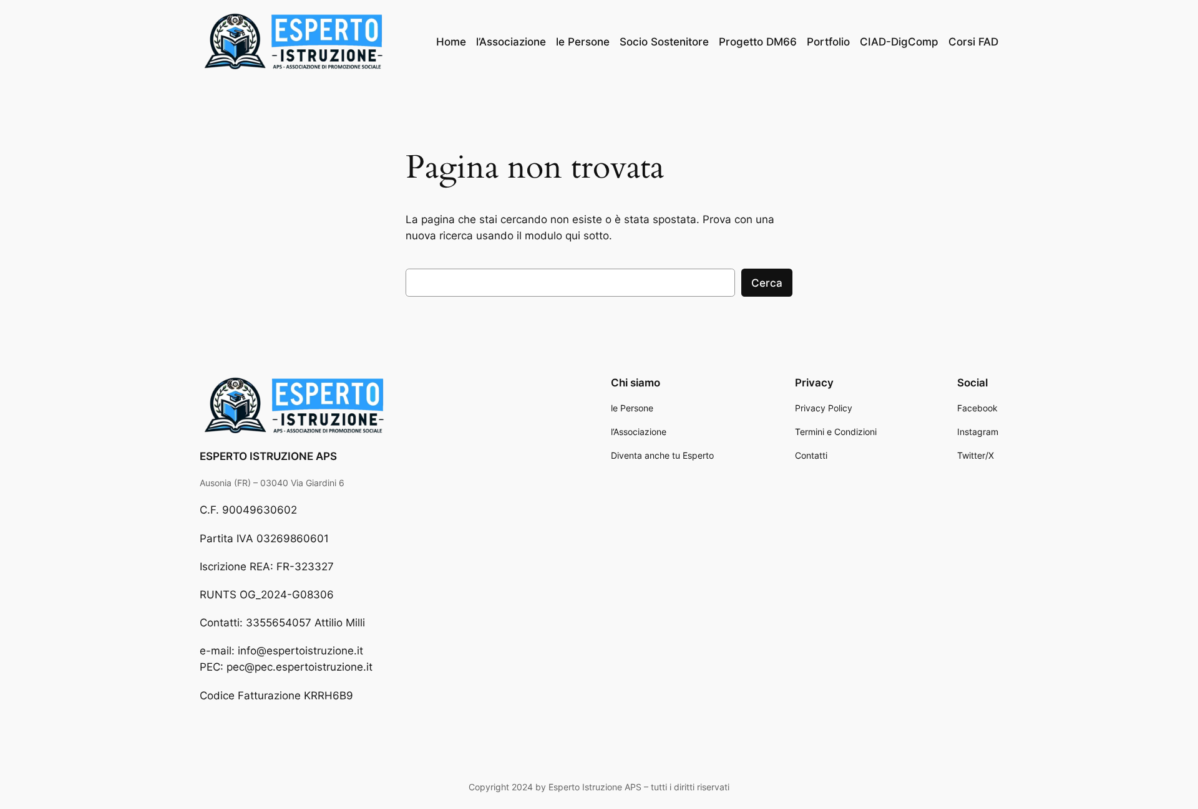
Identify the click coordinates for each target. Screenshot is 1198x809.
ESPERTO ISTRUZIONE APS (268, 456)
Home (451, 42)
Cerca (766, 283)
